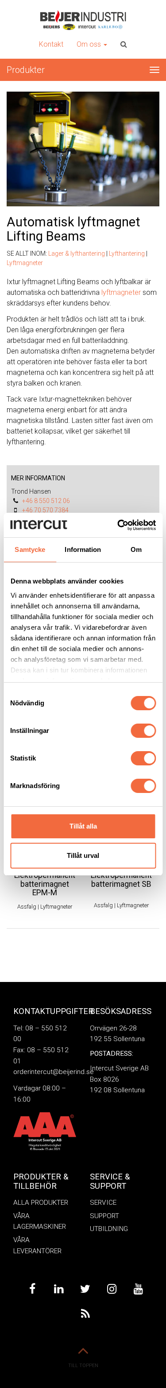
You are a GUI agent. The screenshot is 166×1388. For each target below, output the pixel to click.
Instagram (112, 1289)
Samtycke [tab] (30, 549)
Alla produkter (40, 1203)
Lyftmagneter (25, 262)
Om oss (90, 44)
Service (103, 1203)
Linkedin (59, 1289)
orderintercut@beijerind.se (53, 1072)
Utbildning (109, 1229)
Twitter (85, 1289)
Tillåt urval (83, 855)
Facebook (32, 1289)
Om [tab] (136, 549)
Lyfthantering (127, 253)
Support (104, 1216)
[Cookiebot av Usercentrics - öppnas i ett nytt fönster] (118, 525)
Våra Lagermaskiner (39, 1221)
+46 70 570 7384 (45, 510)
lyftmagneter (121, 292)
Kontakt (51, 44)
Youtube (138, 1289)
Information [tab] (83, 549)
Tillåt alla (83, 826)
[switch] (143, 731)
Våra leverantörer (37, 1245)
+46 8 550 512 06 (46, 500)
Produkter (26, 69)
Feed (85, 1314)
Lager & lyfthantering (76, 253)
